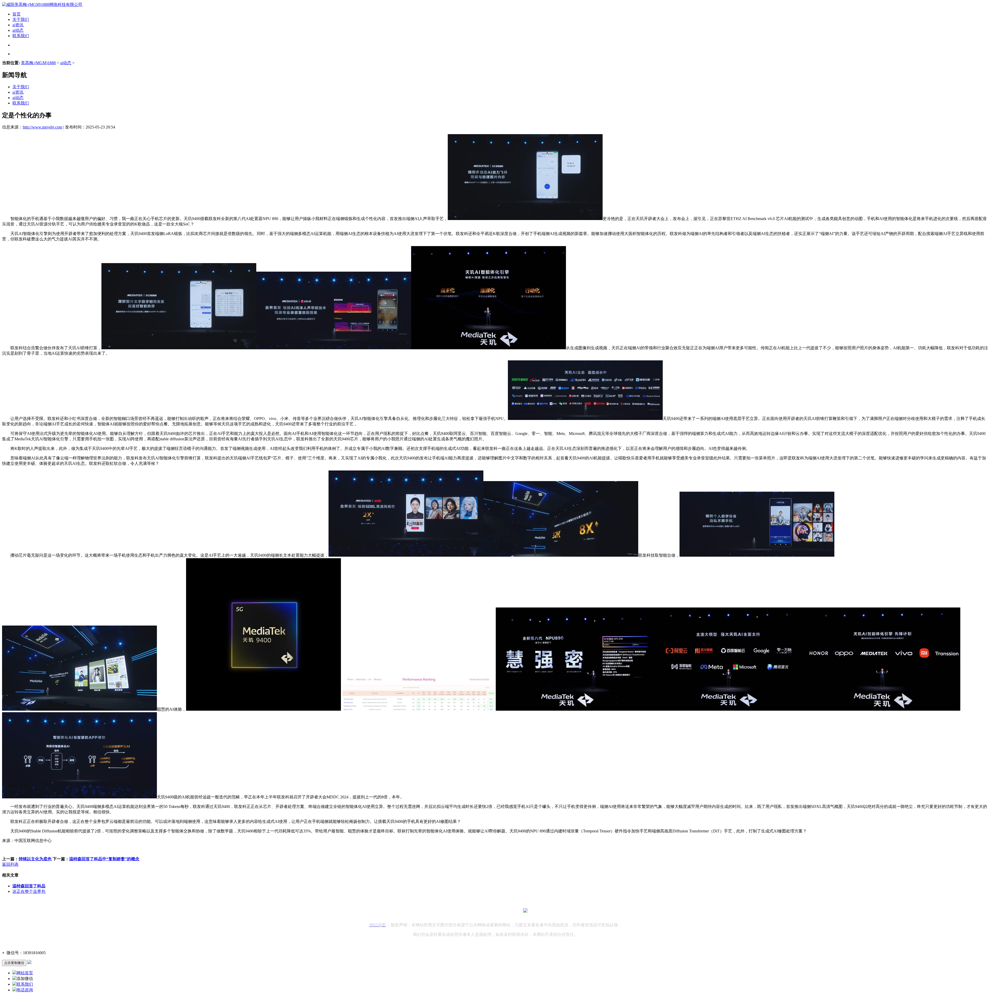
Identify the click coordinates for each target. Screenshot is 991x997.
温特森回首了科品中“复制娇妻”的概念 (104, 859)
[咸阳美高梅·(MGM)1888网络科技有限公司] (42, 4)
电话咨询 (25, 990)
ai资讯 (17, 25)
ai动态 (17, 30)
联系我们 (20, 36)
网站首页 (25, 973)
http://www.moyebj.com (42, 127)
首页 (16, 14)
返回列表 (10, 864)
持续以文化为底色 (35, 859)
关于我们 (20, 19)
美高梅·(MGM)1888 (38, 63)
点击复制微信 (14, 963)
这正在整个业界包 (28, 891)
